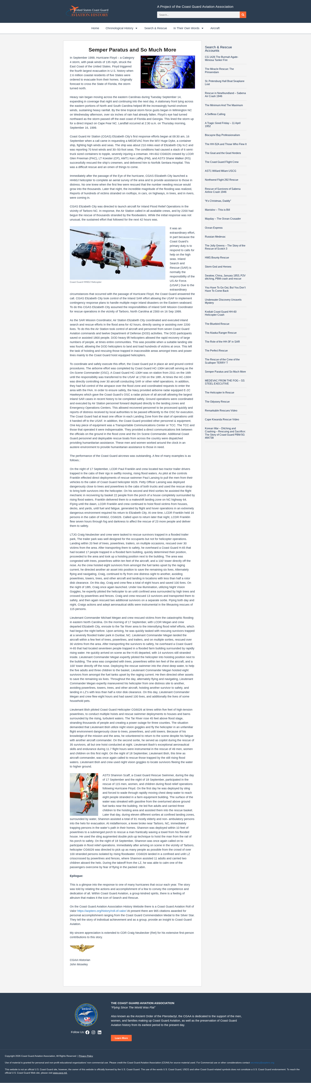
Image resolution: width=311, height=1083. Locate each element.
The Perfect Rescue (216, 350)
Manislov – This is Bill (217, 209)
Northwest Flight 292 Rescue (221, 179)
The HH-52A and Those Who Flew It (226, 144)
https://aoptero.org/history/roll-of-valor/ (101, 911)
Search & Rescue (155, 28)
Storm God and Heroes (218, 266)
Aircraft (215, 28)
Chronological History (119, 28)
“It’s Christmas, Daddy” (218, 200)
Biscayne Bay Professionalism (222, 135)
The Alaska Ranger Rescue (221, 332)
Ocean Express (214, 227)
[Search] (243, 15)
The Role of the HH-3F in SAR (222, 341)
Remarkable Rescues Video (221, 410)
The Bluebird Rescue (217, 323)
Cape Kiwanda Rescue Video (222, 419)
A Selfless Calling (215, 114)
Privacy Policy (86, 1056)
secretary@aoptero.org (262, 1062)
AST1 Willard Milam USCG (220, 171)
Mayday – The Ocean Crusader (223, 218)
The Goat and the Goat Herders (223, 153)
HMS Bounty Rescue (217, 257)
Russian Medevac (215, 236)
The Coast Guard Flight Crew (222, 162)
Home (95, 28)
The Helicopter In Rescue (219, 392)
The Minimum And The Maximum (224, 105)
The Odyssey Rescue (217, 401)
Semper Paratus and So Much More (225, 371)
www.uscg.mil (60, 1072)
